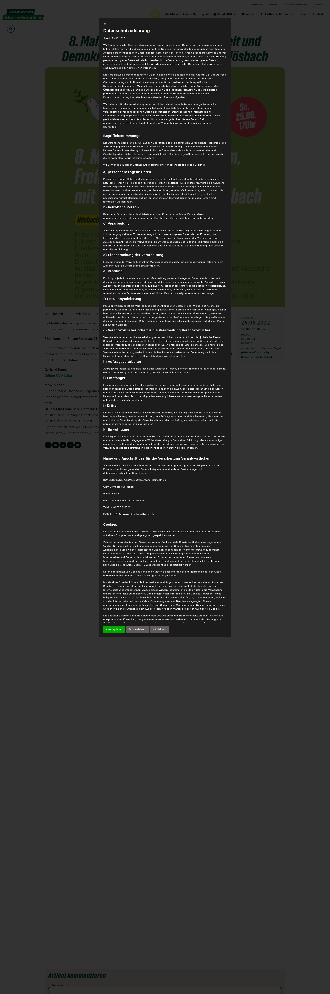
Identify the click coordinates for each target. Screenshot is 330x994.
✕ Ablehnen (159, 629)
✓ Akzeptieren (114, 629)
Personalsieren (137, 629)
